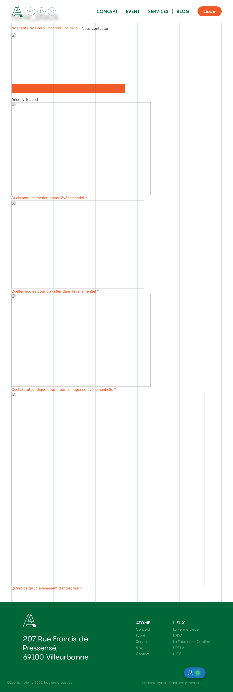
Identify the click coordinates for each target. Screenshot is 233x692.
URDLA (178, 647)
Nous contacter (95, 28)
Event (133, 11)
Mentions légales (154, 682)
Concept (107, 11)
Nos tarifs (19, 28)
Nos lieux (37, 28)
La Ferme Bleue (186, 629)
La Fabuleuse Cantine (191, 641)
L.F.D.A (177, 635)
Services (158, 11)
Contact (142, 654)
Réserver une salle (62, 28)
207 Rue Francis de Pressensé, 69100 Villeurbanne (56, 647)
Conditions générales (184, 682)
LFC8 (177, 654)
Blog (183, 11)
